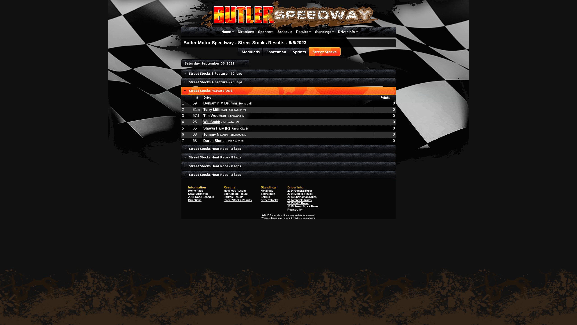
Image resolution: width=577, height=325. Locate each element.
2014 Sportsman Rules (302, 197)
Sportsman (268, 193)
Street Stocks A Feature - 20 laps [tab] (215, 82)
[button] (250, 51)
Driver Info (347, 32)
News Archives (198, 193)
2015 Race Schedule (201, 197)
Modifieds (267, 190)
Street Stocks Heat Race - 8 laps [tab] (215, 148)
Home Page (195, 190)
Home (227, 32)
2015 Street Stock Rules (302, 206)
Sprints (265, 197)
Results (302, 32)
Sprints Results (233, 197)
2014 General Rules (300, 190)
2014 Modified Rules (300, 193)
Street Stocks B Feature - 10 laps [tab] (215, 73)
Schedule (284, 32)
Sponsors (265, 32)
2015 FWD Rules (298, 203)
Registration (295, 209)
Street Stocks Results (238, 200)
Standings (323, 32)
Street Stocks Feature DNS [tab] (210, 90)
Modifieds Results (235, 190)
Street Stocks (269, 200)
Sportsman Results (236, 193)
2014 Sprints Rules (299, 200)
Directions (246, 32)
